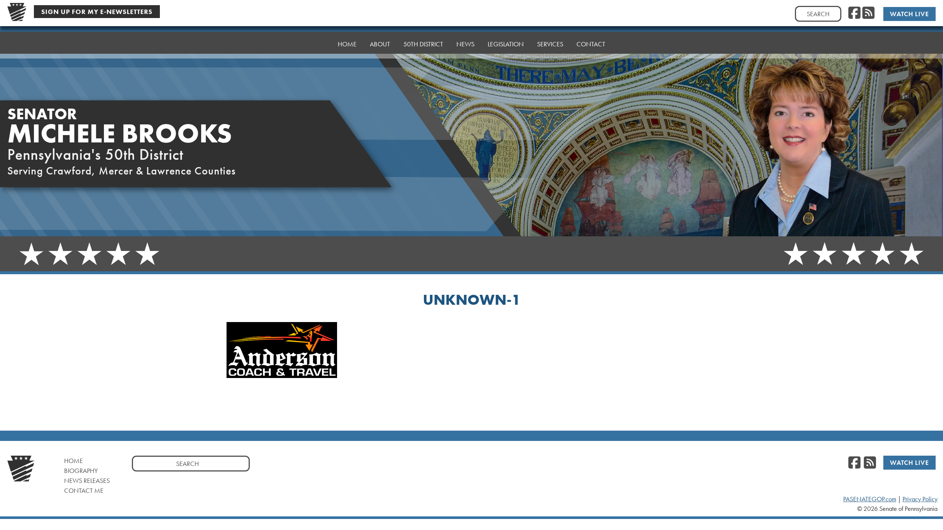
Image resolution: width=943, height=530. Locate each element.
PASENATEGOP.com (869, 499)
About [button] (380, 44)
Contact (590, 44)
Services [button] (550, 44)
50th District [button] (423, 44)
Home (347, 44)
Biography (81, 470)
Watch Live (909, 14)
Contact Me (84, 490)
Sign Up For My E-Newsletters (97, 11)
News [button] (465, 44)
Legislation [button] (506, 44)
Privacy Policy (919, 499)
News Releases (87, 480)
